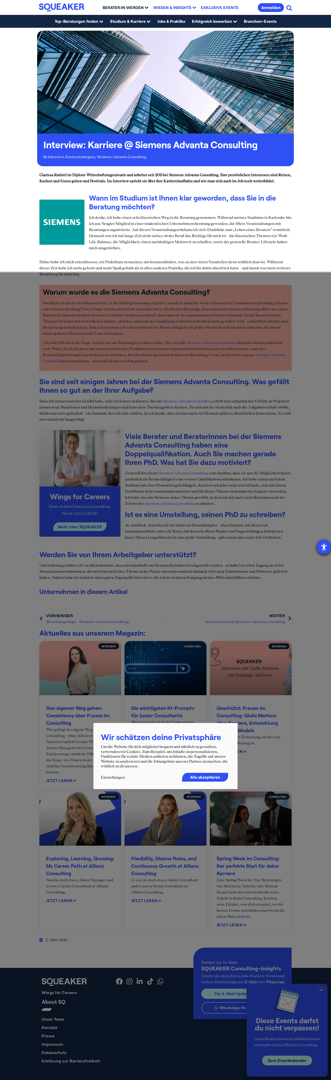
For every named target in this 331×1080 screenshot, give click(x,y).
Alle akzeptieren (205, 777)
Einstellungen (113, 777)
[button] (321, 990)
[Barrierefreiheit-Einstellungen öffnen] (324, 547)
